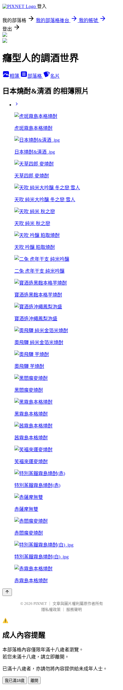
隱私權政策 (51, 609)
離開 (34, 680)
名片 (55, 76)
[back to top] (7, 592)
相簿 (15, 76)
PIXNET (40, 603)
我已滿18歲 (14, 680)
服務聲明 (74, 609)
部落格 (35, 76)
